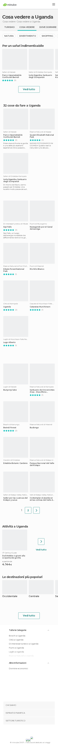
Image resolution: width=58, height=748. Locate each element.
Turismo (9, 27)
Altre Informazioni (17, 663)
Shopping (47, 36)
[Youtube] (36, 731)
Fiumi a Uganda (16, 648)
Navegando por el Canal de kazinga (41, 228)
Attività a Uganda (15, 526)
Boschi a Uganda (17, 635)
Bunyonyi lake (10, 390)
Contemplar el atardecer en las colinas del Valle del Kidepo (42, 499)
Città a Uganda (16, 639)
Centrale (34, 596)
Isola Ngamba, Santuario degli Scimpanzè (40, 76)
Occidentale (9, 596)
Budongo (34, 428)
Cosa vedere (27, 27)
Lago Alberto (9, 342)
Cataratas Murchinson (40, 307)
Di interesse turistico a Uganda (23, 644)
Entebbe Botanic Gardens (15, 463)
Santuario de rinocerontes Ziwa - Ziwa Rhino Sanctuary (42, 391)
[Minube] (10, 5)
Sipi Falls (7, 227)
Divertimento (27, 36)
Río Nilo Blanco (37, 269)
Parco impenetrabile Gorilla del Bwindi (11, 76)
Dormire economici (18, 668)
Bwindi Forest (9, 428)
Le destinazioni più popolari (22, 576)
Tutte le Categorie (17, 630)
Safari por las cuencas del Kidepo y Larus (15, 499)
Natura (9, 36)
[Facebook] (24, 731)
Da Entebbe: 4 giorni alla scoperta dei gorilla (13, 557)
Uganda (7, 307)
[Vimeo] (32, 731)
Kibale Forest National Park (13, 270)
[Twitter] (28, 731)
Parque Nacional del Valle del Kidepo (42, 464)
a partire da (7, 561)
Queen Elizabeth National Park (42, 136)
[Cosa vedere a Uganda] (36, 510)
